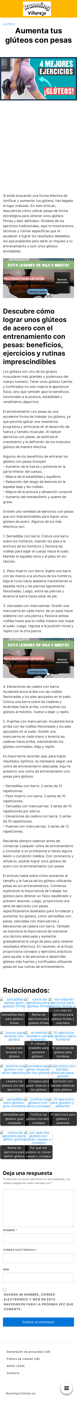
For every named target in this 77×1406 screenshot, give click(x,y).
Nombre (10, 1230)
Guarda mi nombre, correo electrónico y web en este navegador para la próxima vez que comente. (39, 1302)
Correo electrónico (20, 1249)
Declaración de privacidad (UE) (28, 1351)
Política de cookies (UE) (23, 1358)
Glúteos (9, 24)
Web (6, 1269)
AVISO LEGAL (16, 1365)
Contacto (13, 1373)
